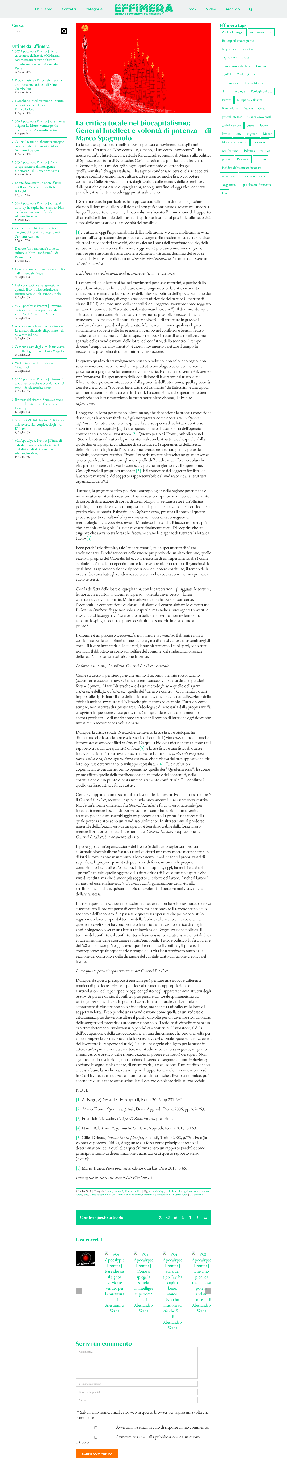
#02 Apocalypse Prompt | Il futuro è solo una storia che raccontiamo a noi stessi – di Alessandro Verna (39, 383)
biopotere (247, 49)
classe (245, 57)
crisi (256, 74)
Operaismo (148, 1194)
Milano (267, 133)
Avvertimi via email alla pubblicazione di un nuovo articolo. (138, 1439)
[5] (142, 748)
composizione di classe (236, 66)
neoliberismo (230, 150)
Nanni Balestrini (132, 1194)
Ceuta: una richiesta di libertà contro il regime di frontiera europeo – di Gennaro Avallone (39, 232)
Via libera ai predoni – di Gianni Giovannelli (36, 365)
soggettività (229, 184)
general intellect (201, 1191)
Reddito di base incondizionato (242, 167)
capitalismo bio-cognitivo (179, 1191)
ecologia (240, 91)
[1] (78, 232)
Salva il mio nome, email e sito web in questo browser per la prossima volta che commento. (142, 1414)
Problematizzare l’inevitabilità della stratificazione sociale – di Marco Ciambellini (38, 84)
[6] (160, 764)
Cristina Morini (253, 83)
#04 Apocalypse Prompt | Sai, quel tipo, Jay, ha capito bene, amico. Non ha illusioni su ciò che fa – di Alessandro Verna (39, 209)
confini (226, 74)
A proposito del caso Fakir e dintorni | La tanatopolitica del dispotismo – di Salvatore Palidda (40, 330)
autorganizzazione (261, 32)
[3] (138, 470)
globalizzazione (231, 125)
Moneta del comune (234, 142)
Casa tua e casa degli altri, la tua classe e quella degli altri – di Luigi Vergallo (40, 348)
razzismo (260, 159)
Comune (261, 66)
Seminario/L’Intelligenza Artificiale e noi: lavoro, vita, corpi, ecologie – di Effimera (40, 424)
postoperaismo (162, 1194)
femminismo (230, 108)
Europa (226, 99)
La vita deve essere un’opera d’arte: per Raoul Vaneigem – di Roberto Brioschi (38, 186)
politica (265, 150)
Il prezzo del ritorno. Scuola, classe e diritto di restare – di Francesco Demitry (39, 403)
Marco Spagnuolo (98, 1194)
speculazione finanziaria (256, 184)
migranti (252, 133)
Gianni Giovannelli (259, 116)
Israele (264, 125)
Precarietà (243, 159)
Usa (224, 193)
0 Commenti (196, 1194)
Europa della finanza (249, 99)
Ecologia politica (261, 91)
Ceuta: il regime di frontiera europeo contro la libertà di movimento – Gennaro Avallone (39, 146)
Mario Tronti (116, 1194)
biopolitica (229, 49)
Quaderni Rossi (179, 1194)
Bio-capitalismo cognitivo (238, 40)
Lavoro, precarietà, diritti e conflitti (123, 1191)
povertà (227, 159)
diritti (225, 91)
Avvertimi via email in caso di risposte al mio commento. (162, 1427)
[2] (134, 433)
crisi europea (230, 83)
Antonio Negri (156, 1191)
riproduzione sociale (254, 176)
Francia (248, 108)
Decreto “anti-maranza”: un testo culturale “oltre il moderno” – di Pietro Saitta (37, 252)
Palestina (249, 150)
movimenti (260, 142)
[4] (88, 538)
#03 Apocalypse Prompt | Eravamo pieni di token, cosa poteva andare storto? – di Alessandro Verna (38, 310)
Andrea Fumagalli (233, 32)
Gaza (261, 108)
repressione (229, 176)
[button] (233, 9)
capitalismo (229, 57)
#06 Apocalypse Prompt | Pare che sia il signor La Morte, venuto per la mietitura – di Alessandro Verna (40, 125)
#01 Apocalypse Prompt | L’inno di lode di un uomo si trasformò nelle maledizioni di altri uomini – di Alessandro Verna (38, 447)
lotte (85, 1194)
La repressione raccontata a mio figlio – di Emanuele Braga (40, 271)
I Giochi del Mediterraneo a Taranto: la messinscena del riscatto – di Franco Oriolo (40, 105)
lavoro (79, 1194)
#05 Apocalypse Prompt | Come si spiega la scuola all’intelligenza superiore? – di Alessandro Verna (37, 166)
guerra (250, 125)
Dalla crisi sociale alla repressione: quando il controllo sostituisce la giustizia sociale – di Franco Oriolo (38, 289)
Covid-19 (243, 74)
